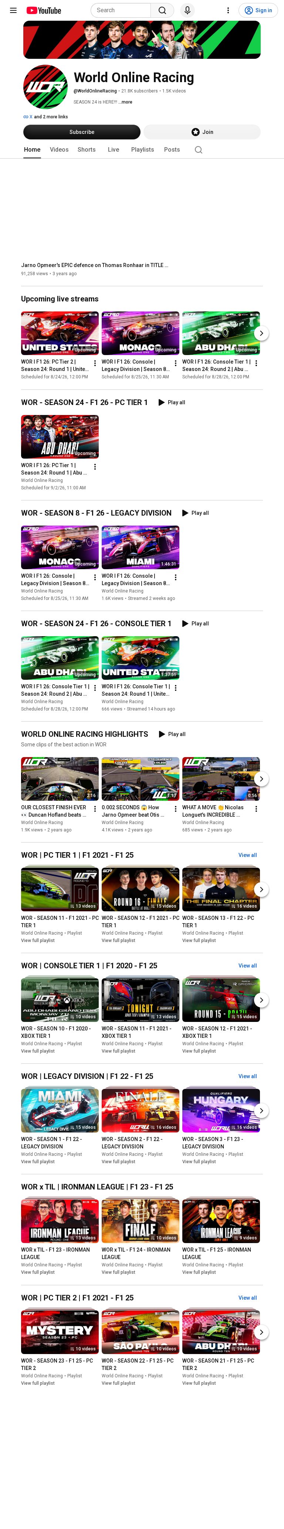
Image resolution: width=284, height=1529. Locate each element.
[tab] (32, 150)
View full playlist (38, 940)
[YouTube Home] (43, 10)
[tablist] (142, 150)
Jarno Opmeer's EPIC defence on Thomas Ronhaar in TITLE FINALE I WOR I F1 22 (95, 265)
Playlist (74, 933)
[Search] (162, 10)
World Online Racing (42, 480)
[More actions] (95, 363)
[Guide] (13, 10)
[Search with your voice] (187, 10)
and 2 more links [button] (51, 116)
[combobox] (123, 10)
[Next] (261, 333)
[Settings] (228, 10)
